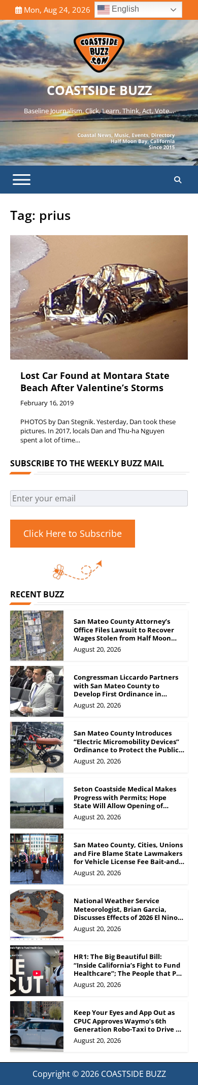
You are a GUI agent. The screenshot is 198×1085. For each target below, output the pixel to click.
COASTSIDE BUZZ (99, 90)
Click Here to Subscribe (72, 533)
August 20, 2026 (97, 649)
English (124, 9)
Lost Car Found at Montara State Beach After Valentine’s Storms (95, 381)
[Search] (177, 179)
